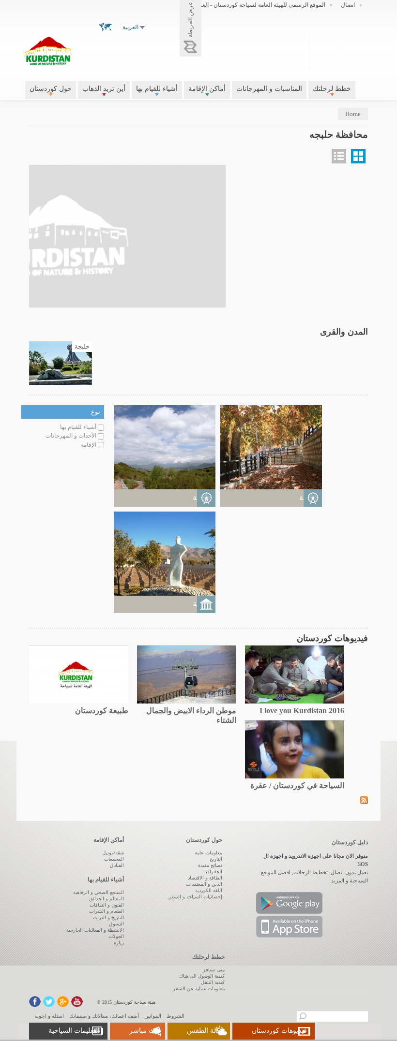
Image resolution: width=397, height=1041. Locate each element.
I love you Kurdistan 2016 (302, 710)
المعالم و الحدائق (106, 898)
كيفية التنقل (213, 982)
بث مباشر (143, 1030)
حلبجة (82, 346)
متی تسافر (214, 969)
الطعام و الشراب (106, 911)
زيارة (119, 942)
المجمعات (114, 859)
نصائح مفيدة (210, 865)
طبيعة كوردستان (101, 710)
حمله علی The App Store (289, 927)
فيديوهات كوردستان (279, 1030)
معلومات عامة (208, 852)
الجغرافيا (213, 871)
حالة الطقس (204, 1030)
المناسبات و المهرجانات (269, 88)
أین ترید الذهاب (103, 88)
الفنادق (117, 865)
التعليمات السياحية (74, 1030)
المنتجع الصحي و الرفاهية (98, 892)
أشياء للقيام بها (157, 88)
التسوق (116, 923)
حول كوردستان (51, 88)
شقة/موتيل (113, 852)
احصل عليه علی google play (289, 903)
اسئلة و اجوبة (49, 1016)
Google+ (63, 1001)
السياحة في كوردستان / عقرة (297, 785)
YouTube (77, 1001)
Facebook (35, 1001)
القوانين (152, 1016)
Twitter (49, 1001)
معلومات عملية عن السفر (199, 988)
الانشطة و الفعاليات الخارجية (95, 930)
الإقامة (88, 444)
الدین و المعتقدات (204, 884)
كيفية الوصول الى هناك (202, 976)
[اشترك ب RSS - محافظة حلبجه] (364, 799)
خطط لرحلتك (332, 88)
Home (353, 113)
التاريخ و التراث (108, 917)
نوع (95, 411)
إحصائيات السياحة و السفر (195, 896)
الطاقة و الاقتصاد (205, 877)
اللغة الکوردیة (208, 890)
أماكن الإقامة (207, 88)
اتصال (348, 4)
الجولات (116, 936)
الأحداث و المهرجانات (71, 435)
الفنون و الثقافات (107, 905)
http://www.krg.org (334, 50)
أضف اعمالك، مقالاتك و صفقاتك (104, 1016)
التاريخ (216, 859)
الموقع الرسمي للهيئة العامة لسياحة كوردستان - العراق (259, 4)
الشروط (175, 1016)
